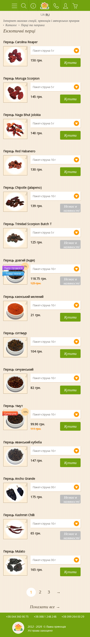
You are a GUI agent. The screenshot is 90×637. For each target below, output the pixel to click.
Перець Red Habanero (19, 151)
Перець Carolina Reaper (20, 42)
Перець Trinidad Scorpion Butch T (27, 224)
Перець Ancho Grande (19, 478)
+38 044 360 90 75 (17, 616)
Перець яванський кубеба (22, 442)
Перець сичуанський (18, 369)
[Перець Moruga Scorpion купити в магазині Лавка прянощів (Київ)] (15, 82)
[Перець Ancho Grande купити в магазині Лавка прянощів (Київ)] (15, 483)
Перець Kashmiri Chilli (19, 515)
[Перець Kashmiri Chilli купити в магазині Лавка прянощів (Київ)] (15, 519)
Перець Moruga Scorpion (21, 78)
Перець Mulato (14, 551)
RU (47, 15)
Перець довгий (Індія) (19, 260)
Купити (70, 62)
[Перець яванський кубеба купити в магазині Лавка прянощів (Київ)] (15, 446)
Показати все (45, 606)
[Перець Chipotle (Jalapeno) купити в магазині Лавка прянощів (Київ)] (15, 192)
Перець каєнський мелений (23, 297)
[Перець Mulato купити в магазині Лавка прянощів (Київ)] (15, 555)
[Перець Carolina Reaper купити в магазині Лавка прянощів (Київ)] (15, 46)
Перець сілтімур (15, 333)
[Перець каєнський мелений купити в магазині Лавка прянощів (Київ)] (15, 301)
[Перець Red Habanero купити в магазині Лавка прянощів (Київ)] (15, 155)
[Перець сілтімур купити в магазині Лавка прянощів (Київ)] (15, 337)
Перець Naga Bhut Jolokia (22, 115)
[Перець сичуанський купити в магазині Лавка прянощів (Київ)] (15, 373)
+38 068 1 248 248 (45, 616)
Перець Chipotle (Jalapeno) (22, 187)
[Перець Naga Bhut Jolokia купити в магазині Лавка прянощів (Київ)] (15, 119)
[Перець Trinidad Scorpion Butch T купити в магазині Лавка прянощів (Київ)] (15, 228)
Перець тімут (13, 406)
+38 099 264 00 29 (73, 616)
